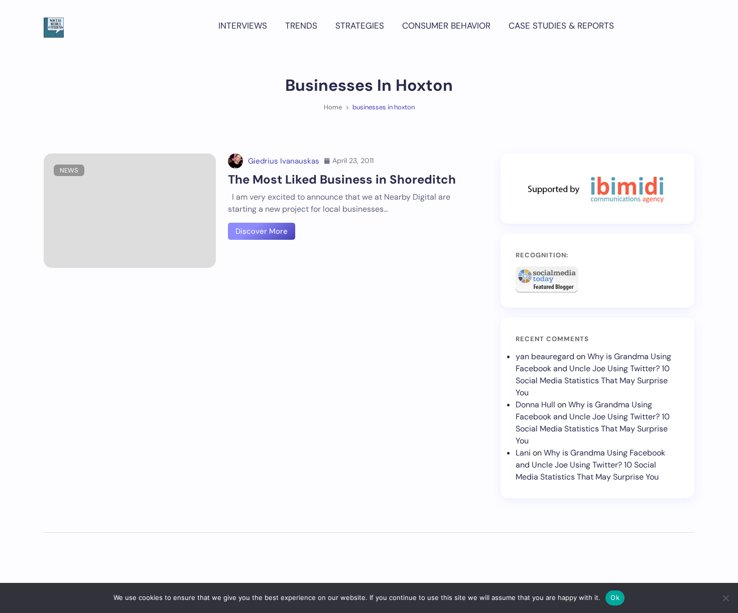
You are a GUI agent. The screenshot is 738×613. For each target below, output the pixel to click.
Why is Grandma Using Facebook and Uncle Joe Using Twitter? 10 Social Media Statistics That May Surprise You (590, 464)
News (69, 170)
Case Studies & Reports (561, 25)
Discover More (261, 231)
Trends (301, 25)
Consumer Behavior (446, 25)
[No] (725, 598)
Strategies (359, 25)
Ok (615, 597)
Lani (523, 452)
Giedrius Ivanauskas (283, 161)
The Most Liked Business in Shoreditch (342, 179)
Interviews (242, 25)
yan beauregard (545, 356)
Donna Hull (535, 404)
